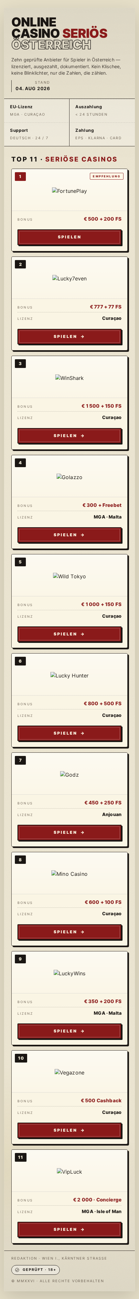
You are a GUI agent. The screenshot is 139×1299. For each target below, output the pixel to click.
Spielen (69, 237)
